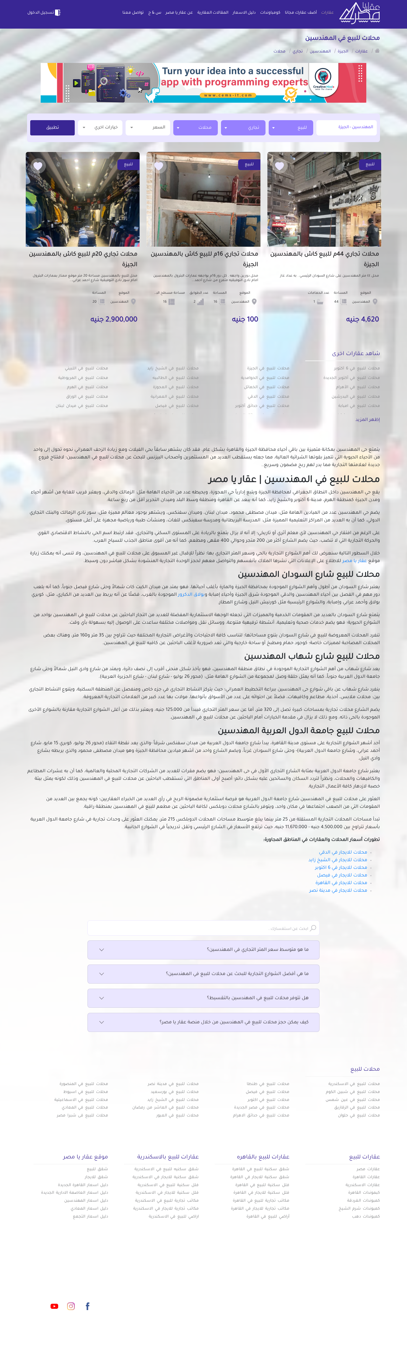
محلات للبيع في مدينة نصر (173, 1084)
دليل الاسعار (244, 13)
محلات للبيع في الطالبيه (176, 378)
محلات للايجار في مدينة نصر (338, 891)
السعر (159, 127)
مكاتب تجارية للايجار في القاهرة (260, 1209)
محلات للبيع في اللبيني (86, 369)
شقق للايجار (96, 1177)
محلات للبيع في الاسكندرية (354, 1084)
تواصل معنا (133, 13)
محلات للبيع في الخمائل (266, 387)
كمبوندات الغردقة (363, 1201)
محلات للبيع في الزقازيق (357, 1108)
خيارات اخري (106, 127)
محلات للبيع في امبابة (359, 406)
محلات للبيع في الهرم (87, 387)
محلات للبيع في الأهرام (358, 387)
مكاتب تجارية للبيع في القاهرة (261, 1201)
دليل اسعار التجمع (90, 1217)
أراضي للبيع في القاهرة (267, 1217)
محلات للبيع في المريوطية (83, 378)
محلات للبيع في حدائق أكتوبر (262, 406)
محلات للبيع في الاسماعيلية (81, 1100)
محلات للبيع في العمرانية (175, 397)
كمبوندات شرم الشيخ (359, 1209)
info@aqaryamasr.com (57, 1278)
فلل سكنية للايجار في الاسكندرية (167, 1193)
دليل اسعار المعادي (89, 1209)
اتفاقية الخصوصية (157, 1298)
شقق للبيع (97, 1169)
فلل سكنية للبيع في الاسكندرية (168, 1185)
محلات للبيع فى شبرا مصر (82, 1116)
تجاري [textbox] (253, 128)
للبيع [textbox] (302, 128)
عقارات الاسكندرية (363, 1185)
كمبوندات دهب (366, 1217)
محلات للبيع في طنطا (268, 1084)
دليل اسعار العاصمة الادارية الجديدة (74, 1193)
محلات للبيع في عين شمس (353, 1100)
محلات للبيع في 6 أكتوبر (357, 369)
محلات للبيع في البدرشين (356, 397)
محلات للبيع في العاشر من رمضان (165, 1108)
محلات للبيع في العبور (177, 1116)
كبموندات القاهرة (364, 1193)
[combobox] (290, 127)
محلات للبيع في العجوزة (176, 387)
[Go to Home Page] (377, 50)
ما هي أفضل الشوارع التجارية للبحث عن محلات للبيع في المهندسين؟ (237, 974)
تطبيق (52, 128)
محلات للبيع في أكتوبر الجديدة (351, 378)
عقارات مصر (368, 1169)
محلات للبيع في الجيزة (268, 369)
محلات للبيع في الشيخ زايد (173, 369)
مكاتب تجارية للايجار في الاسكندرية (166, 1209)
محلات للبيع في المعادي (85, 1108)
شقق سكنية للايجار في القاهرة (259, 1177)
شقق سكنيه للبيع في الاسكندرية (167, 1169)
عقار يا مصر (354, 561)
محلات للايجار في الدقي (343, 852)
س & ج (154, 13)
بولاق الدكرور (191, 595)
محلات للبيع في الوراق (87, 397)
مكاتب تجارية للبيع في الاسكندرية (167, 1201)
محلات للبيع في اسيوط (85, 1092)
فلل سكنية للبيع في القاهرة (262, 1185)
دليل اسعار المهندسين (86, 1201)
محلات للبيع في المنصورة (83, 1084)
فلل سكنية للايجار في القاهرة (261, 1193)
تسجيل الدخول (40, 13)
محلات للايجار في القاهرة (341, 883)
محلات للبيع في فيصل (177, 406)
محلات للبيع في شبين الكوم (353, 1092)
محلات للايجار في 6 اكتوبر (341, 868)
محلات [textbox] (204, 128)
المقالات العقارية (212, 13)
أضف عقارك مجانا (301, 13)
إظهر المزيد (367, 420)
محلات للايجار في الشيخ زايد (337, 860)
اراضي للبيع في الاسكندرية (174, 1217)
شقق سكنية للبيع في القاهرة (260, 1169)
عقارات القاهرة (366, 1177)
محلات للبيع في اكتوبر (268, 1100)
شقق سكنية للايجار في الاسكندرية (166, 1177)
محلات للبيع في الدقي (268, 397)
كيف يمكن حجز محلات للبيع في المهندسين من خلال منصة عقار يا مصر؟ (234, 1022)
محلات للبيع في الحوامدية (265, 378)
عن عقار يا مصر (179, 13)
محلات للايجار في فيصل (342, 875)
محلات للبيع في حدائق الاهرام (261, 1116)
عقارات (327, 13)
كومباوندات (270, 13)
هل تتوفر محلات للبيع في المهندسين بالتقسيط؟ (258, 998)
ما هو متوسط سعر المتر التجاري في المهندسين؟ (258, 950)
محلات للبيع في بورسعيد (175, 1092)
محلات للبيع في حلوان (359, 1116)
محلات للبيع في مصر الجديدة (261, 1108)
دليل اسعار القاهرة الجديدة (83, 1185)
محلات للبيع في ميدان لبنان (82, 406)
